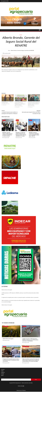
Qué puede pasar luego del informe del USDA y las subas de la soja (31, 112)
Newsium (18, 390)
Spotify (2, 375)
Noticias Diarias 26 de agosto (7, 289)
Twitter (2, 370)
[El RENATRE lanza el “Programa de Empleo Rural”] (8, 97)
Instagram (3, 372)
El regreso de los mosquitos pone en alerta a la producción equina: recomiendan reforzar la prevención (20, 297)
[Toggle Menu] (40, 30)
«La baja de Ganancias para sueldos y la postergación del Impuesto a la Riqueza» (10, 112)
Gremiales (24, 326)
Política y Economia (26, 346)
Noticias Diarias (5, 326)
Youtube (2, 373)
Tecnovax (4, 346)
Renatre (4, 120)
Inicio (9, 50)
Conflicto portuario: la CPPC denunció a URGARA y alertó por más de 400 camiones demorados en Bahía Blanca (30, 339)
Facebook (2, 369)
